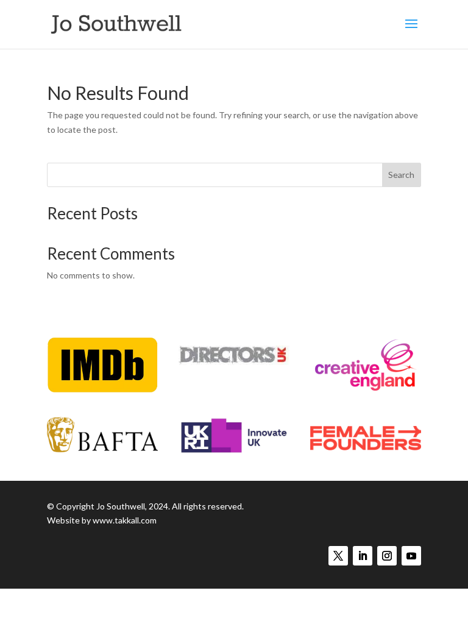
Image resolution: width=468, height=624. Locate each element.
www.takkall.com (125, 520)
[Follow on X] (338, 556)
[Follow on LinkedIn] (362, 556)
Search (401, 174)
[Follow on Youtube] (411, 556)
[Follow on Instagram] (387, 556)
